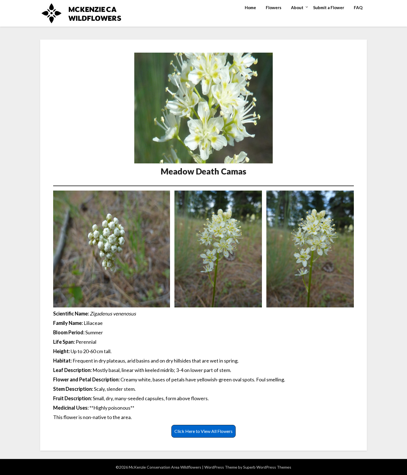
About (297, 7)
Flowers (273, 7)
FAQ (358, 7)
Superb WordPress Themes (267, 467)
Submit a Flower (328, 7)
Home (250, 7)
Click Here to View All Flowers (203, 431)
